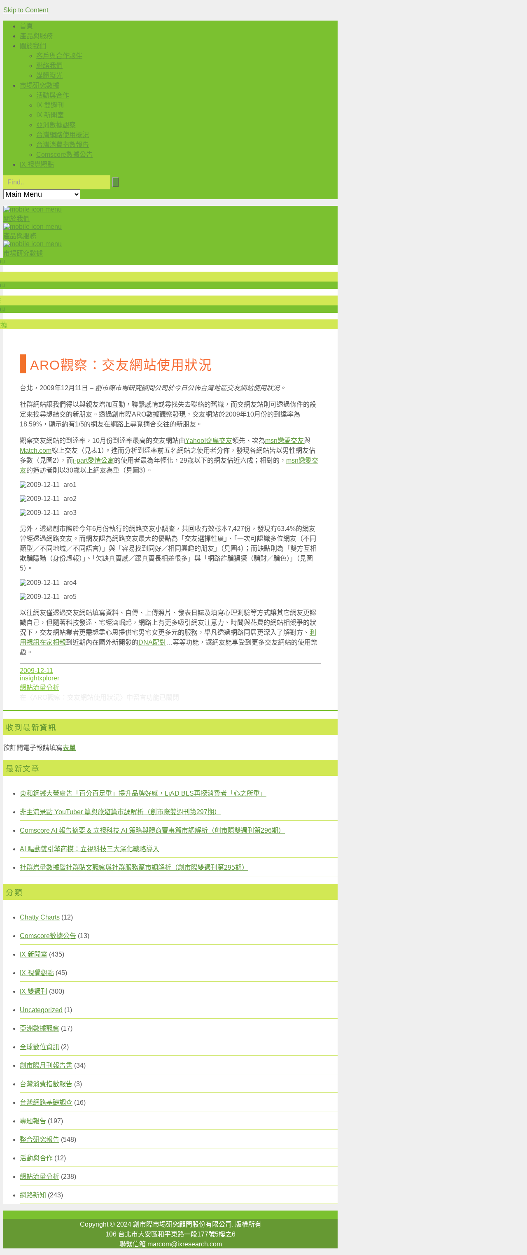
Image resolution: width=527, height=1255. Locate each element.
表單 (69, 747)
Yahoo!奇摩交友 (208, 440)
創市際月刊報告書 (46, 1065)
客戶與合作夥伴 (59, 55)
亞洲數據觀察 (56, 124)
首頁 (26, 26)
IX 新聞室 (50, 115)
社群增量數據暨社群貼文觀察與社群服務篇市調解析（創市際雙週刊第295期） (134, 867)
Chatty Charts (40, 917)
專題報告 (33, 1121)
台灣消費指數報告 (62, 144)
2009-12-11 (36, 670)
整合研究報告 (39, 1139)
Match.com (35, 450)
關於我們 (33, 45)
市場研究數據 (39, 85)
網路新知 (33, 1195)
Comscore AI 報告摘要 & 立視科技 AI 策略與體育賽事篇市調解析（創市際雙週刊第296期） (152, 830)
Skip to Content (25, 10)
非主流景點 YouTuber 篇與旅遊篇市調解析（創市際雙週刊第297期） (120, 811)
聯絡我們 (49, 65)
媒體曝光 (49, 75)
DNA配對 (152, 642)
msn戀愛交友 (284, 440)
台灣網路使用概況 (62, 134)
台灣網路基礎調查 (46, 1102)
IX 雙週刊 (50, 105)
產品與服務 (36, 36)
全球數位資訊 (39, 1046)
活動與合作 (52, 95)
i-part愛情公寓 (93, 460)
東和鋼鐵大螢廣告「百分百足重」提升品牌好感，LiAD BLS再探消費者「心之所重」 (143, 793)
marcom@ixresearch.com (184, 1244)
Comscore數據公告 (64, 154)
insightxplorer (39, 678)
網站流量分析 (39, 687)
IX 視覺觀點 (37, 164)
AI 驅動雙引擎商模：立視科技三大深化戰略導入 (89, 848)
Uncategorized (41, 1009)
